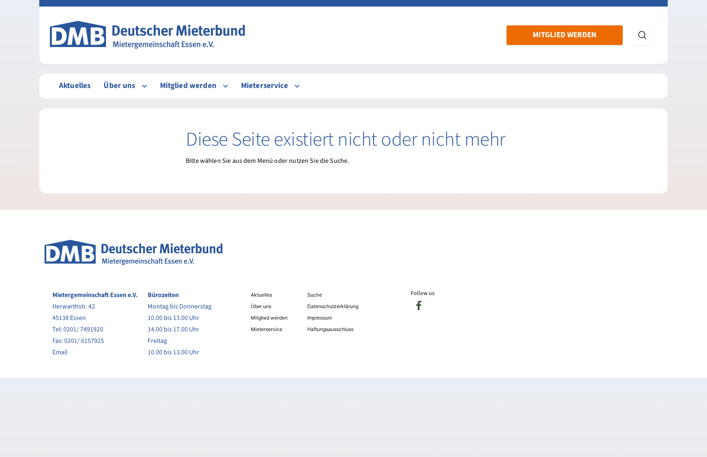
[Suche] (642, 35)
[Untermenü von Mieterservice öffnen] (297, 86)
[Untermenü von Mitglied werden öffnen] (225, 86)
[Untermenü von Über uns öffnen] (144, 86)
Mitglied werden (565, 35)
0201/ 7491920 (83, 329)
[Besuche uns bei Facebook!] (419, 306)
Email (60, 352)
